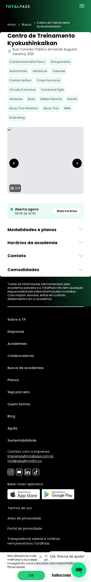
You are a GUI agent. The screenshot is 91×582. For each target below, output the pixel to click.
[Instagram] (10, 472)
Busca (26, 25)
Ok (31, 575)
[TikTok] (36, 472)
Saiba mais (61, 575)
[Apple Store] (23, 494)
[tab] (31, 199)
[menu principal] (81, 5)
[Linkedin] (27, 472)
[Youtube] (19, 472)
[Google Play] (58, 494)
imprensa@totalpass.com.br (30, 456)
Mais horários (67, 211)
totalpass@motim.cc (24, 461)
